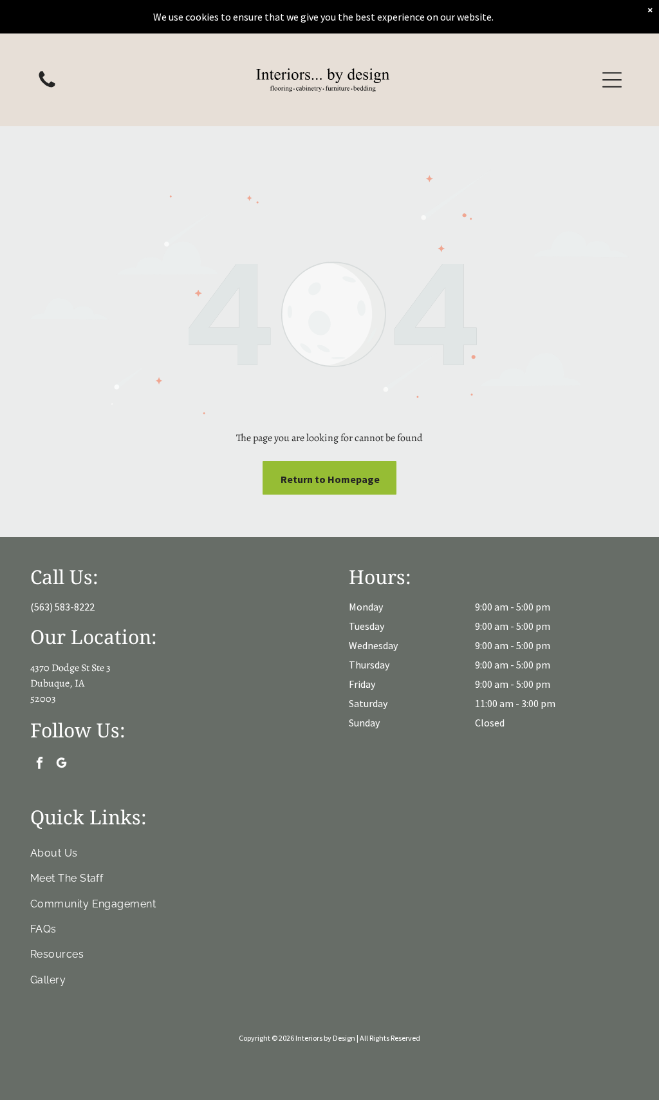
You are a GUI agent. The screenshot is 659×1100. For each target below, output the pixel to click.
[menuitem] (329, 853)
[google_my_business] (61, 764)
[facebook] (39, 764)
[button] (612, 80)
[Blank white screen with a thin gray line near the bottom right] (47, 86)
